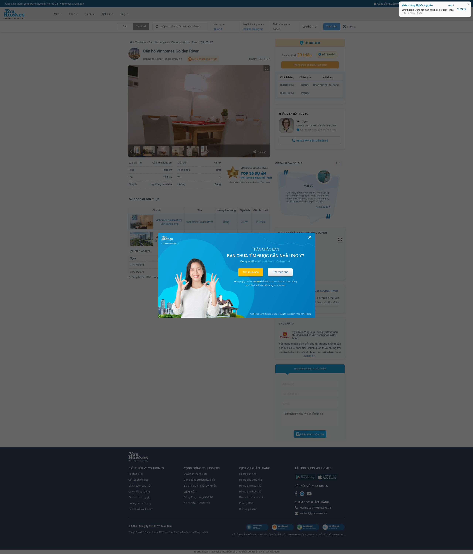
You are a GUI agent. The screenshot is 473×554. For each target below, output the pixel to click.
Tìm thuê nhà (280, 272)
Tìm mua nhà (251, 272)
